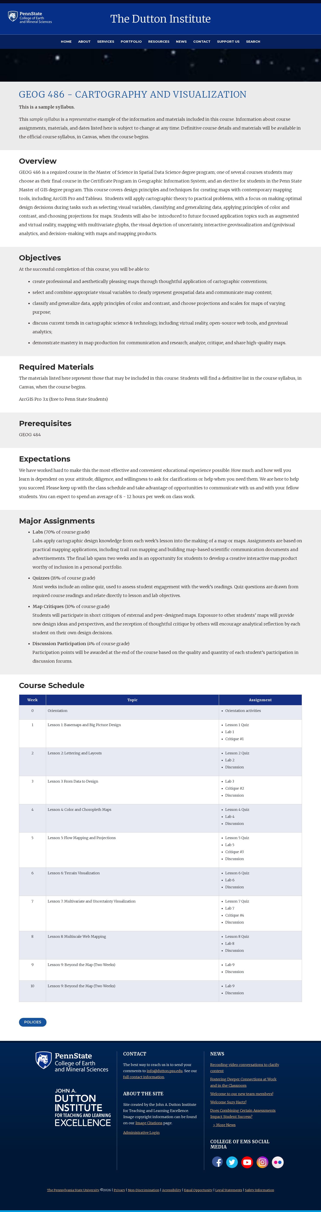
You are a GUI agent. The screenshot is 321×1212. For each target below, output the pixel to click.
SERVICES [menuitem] (105, 42)
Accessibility (171, 1190)
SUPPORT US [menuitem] (228, 42)
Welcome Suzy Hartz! (228, 1102)
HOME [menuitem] (66, 42)
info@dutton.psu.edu (165, 1071)
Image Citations (148, 1123)
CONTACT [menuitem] (202, 42)
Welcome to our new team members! (241, 1094)
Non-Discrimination (143, 1190)
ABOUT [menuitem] (84, 42)
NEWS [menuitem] (181, 42)
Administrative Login (141, 1132)
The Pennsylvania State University (73, 1190)
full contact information (143, 1077)
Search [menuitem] (253, 42)
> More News (224, 1125)
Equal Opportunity (198, 1190)
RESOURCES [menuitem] (158, 42)
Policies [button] (32, 1022)
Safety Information (259, 1190)
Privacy (119, 1190)
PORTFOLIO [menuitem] (131, 42)
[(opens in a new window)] (30, 16)
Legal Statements (228, 1190)
